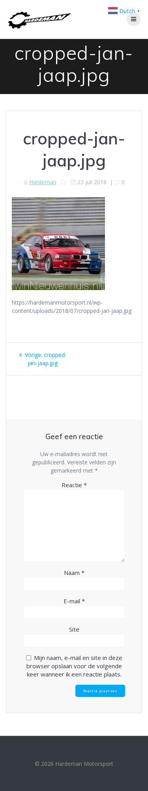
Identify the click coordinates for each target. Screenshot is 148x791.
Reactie (74, 485)
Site (74, 629)
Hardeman (42, 182)
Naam (74, 573)
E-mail (74, 601)
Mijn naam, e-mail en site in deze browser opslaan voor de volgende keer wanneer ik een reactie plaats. (74, 666)
